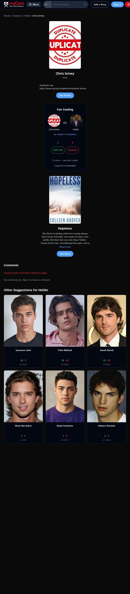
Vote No (72, 150)
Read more (65, 247)
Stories (7, 15)
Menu (36, 4)
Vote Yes (58, 150)
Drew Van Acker (23, 425)
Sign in (117, 4)
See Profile (65, 95)
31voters (65, 364)
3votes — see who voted (65, 160)
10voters (107, 440)
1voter (23, 440)
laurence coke (23, 350)
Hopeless (17, 15)
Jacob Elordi (107, 350)
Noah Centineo (65, 425)
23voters (107, 364)
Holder (27, 15)
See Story (65, 254)
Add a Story (100, 4)
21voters (23, 364)
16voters (65, 440)
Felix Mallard (65, 350)
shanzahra (71, 166)
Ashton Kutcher (106, 425)
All (46, 4)
